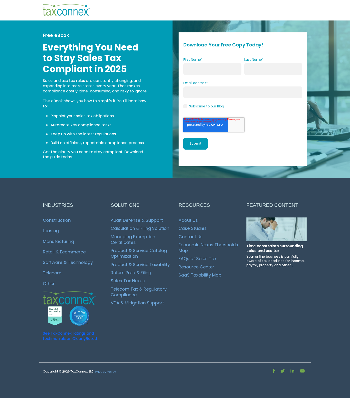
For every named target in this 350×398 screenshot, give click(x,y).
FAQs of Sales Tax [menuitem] (197, 259)
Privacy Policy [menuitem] (105, 371)
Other (49, 284)
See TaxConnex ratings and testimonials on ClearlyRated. (70, 336)
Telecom (52, 273)
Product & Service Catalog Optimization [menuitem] (139, 253)
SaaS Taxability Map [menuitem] (200, 275)
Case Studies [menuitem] (193, 228)
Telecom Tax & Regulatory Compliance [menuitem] (139, 292)
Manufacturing (58, 241)
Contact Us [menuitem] (191, 237)
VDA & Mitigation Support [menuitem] (137, 303)
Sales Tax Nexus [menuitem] (128, 281)
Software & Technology (68, 262)
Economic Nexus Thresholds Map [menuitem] (209, 247)
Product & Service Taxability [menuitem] (140, 264)
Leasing (51, 231)
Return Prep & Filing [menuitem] (131, 273)
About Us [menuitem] (188, 220)
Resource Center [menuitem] (196, 267)
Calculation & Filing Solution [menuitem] (140, 228)
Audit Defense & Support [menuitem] (137, 220)
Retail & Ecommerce (64, 252)
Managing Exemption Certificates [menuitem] (133, 239)
